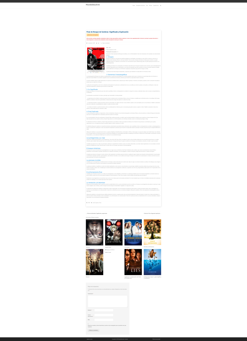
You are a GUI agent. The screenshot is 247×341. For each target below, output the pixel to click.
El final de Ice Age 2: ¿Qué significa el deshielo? (152, 277)
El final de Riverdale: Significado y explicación (96, 213)
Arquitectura (156, 5)
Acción (94, 202)
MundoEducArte (93, 4)
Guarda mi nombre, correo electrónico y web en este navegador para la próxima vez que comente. (107, 326)
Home (134, 5)
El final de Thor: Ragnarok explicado (152, 213)
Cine (147, 5)
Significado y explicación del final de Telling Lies (132, 277)
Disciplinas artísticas (140, 5)
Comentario (90, 293)
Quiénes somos (89, 339)
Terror (100, 202)
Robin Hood (108, 252)
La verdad (126, 247)
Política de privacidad (156, 339)
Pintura (150, 5)
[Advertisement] (123, 18)
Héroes (87, 277)
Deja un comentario (106, 43)
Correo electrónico (90, 315)
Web (89, 319)
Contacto (126, 339)
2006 (89, 202)
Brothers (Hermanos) (149, 246)
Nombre (90, 310)
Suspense (97, 202)
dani (98, 43)
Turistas (88, 247)
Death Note (108, 247)
